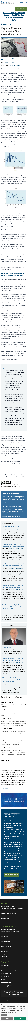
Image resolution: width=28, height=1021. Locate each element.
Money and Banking (10, 62)
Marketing (4, 768)
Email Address (6, 760)
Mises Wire (6, 24)
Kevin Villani (21, 611)
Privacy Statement (6, 954)
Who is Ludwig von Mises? (7, 906)
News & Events (8, 728)
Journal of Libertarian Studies (8, 913)
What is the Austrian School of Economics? (12, 908)
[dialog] (14, 1012)
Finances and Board (6, 946)
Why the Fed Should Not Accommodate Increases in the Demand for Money (11, 679)
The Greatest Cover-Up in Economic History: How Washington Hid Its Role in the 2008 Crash (13, 606)
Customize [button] (4, 1014)
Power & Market (13, 611)
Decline (7, 1018)
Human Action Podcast (7, 918)
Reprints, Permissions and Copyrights (11, 506)
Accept (20, 1018)
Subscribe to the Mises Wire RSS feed (11, 516)
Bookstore (7, 738)
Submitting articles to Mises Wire (10, 503)
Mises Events (4, 936)
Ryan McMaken (20, 529)
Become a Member (11, 874)
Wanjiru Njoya (19, 548)
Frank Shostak (17, 65)
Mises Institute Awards (7, 939)
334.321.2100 (8, 973)
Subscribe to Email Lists (7, 949)
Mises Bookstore (5, 941)
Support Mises (21, 9)
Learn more (17, 776)
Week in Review (8, 719)
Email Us (3, 979)
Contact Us (4, 956)
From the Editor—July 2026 (10, 526)
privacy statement (8, 784)
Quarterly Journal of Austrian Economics (11, 911)
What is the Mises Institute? (8, 929)
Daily (5, 709)
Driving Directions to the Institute (10, 931)
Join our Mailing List (6, 982)
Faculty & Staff (5, 944)
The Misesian (12, 529)
